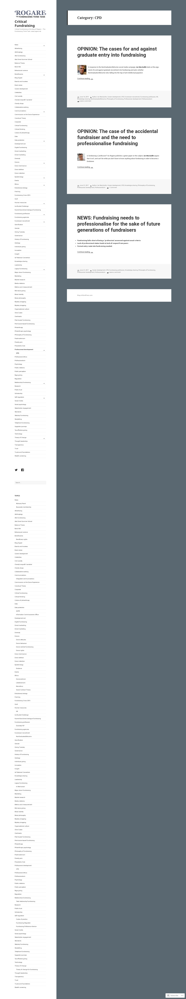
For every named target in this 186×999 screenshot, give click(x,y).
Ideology (17, 243)
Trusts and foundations (22, 452)
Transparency (19, 445)
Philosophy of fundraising (23, 335)
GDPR (18, 611)
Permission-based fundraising (25, 324)
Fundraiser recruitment (22, 221)
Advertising (18, 48)
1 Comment (113, 187)
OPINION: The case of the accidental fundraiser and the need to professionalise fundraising (117, 137)
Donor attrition (19, 169)
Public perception (20, 371)
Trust (16, 448)
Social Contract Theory (23, 690)
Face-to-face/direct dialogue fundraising (28, 210)
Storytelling (18, 419)
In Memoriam (20, 786)
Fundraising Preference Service (26, 926)
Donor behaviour (21, 643)
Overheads (18, 316)
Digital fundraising (21, 147)
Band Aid (18, 67)
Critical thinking (20, 129)
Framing (17, 191)
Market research (20, 280)
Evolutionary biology (21, 188)
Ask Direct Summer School (23, 59)
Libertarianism (20, 683)
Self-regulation (19, 397)
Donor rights (20, 650)
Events (17, 180)
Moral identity (19, 294)
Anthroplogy (19, 52)
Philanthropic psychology (23, 331)
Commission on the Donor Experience (27, 114)
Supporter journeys (21, 426)
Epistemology (19, 177)
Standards (18, 412)
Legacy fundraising (21, 269)
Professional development (24, 349)
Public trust (18, 390)
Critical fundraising (21, 125)
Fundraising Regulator (23, 923)
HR (17, 711)
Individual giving (20, 247)
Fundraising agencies (22, 217)
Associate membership (23, 507)
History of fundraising (22, 239)
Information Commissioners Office (27, 614)
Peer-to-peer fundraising (22, 320)
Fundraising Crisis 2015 (22, 195)
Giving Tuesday (20, 232)
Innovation (18, 250)
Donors (17, 162)
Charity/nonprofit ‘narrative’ (23, 100)
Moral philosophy (20, 298)
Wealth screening (20, 456)
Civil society (18, 96)
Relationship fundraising (23, 382)
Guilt (16, 199)
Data (16, 136)
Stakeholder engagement (23, 408)
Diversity (17, 158)
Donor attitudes (21, 640)
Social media (19, 401)
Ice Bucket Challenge (21, 206)
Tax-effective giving (21, 430)
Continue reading (83, 78)
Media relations (20, 283)
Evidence (19, 668)
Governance (18, 235)
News (16, 45)
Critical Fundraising (25, 23)
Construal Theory (20, 118)
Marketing (18, 276)
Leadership (18, 265)
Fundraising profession (22, 213)
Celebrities (18, 92)
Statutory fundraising (21, 415)
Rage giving (18, 375)
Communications (20, 111)
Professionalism (20, 360)
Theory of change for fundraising (27, 969)
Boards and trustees (21, 81)
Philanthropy (19, 327)
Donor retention (20, 173)
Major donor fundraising (23, 272)
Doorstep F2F (20, 726)
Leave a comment (85, 101)
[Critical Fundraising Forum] (23, 470)
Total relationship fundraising (25, 901)
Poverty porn (19, 342)
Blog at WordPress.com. (85, 295)
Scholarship (18, 393)
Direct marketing (20, 155)
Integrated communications (25, 579)
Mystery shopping (20, 302)
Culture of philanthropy (22, 133)
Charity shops (19, 103)
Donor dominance (20, 166)
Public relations (20, 368)
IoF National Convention (22, 258)
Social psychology (20, 404)
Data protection (19, 140)
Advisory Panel (21, 503)
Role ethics (19, 686)
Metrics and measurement (23, 287)
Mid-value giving (20, 291)
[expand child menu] (44, 46)
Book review (18, 85)
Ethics (17, 184)
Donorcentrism (21, 679)
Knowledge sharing (21, 261)
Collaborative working (21, 107)
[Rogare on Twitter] (17, 470)
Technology (18, 434)
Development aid (20, 144)
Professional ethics (21, 357)
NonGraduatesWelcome (24, 736)
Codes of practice (21, 919)
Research (18, 386)
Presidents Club (20, 346)
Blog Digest (18, 78)
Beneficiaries (19, 74)
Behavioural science (21, 70)
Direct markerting (20, 151)
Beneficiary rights (21, 539)
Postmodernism (20, 338)
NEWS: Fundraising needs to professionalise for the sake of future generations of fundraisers (118, 224)
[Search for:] (30, 482)
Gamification (19, 224)
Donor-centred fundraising (24, 647)
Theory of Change (20, 437)
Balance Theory (20, 63)
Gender (17, 228)
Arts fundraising (20, 56)
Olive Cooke (18, 313)
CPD (17, 353)
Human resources (20, 202)
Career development (21, 89)
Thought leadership (21, 441)
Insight (17, 254)
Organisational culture (22, 309)
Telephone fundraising (22, 423)
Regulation (18, 379)
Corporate (18, 122)
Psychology (18, 364)
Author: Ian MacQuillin (99, 97)
